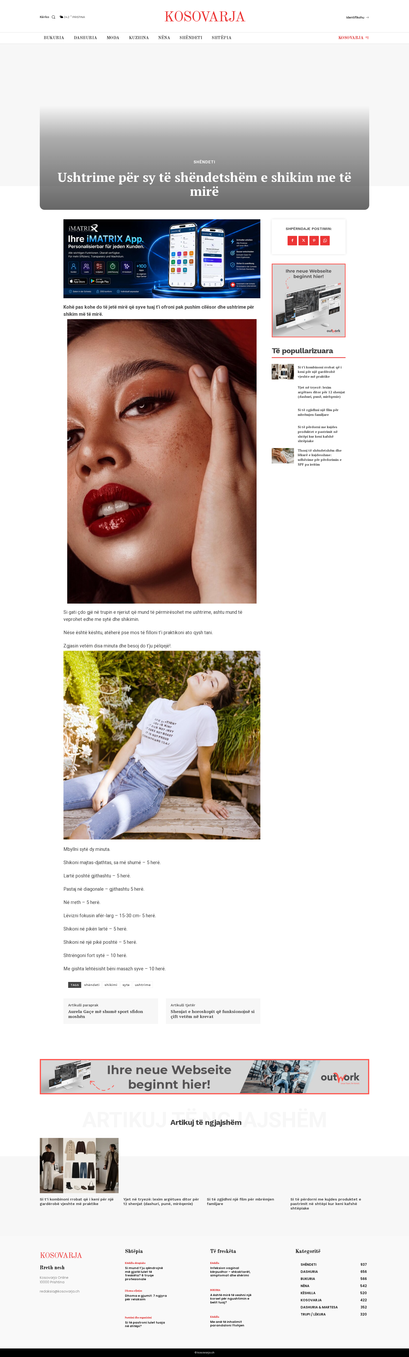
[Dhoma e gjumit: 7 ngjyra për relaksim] (184, 1299)
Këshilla (214, 1262)
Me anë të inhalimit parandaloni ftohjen (227, 1324)
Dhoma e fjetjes (133, 1290)
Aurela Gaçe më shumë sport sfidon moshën (105, 1014)
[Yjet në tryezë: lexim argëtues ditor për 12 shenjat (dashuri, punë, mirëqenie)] (283, 392)
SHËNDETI (204, 162)
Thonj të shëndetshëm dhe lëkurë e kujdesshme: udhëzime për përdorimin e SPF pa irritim (320, 457)
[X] (303, 240)
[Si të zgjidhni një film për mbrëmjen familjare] (283, 412)
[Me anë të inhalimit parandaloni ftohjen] (269, 1325)
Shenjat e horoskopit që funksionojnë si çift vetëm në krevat (213, 1014)
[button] (48, 17)
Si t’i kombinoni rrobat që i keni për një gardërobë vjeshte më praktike (320, 372)
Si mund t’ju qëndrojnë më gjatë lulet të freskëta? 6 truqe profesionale (144, 1273)
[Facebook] (292, 240)
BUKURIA (215, 1289)
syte (126, 985)
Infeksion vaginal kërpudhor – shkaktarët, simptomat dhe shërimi (230, 1272)
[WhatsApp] (325, 240)
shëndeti (91, 985)
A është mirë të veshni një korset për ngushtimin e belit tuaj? (230, 1299)
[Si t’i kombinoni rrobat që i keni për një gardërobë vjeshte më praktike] (283, 371)
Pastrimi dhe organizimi (138, 1317)
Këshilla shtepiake (135, 1262)
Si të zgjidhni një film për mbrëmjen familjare (318, 412)
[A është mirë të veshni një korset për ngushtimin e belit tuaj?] (269, 1298)
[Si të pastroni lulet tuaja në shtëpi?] (184, 1326)
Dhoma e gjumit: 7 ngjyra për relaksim (146, 1297)
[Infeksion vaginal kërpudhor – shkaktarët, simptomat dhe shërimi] (269, 1271)
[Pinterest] (314, 240)
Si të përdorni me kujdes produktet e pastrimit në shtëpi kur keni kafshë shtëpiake (318, 434)
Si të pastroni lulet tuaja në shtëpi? (145, 1324)
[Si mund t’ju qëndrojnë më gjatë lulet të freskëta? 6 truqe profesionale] (184, 1271)
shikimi (111, 985)
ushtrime (143, 985)
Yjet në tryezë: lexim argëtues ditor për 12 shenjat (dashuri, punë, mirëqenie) (321, 392)
